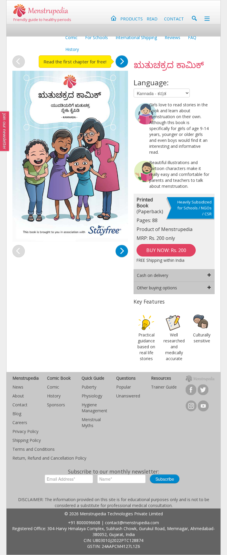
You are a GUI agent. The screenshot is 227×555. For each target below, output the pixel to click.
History (72, 49)
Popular (123, 387)
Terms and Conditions (33, 449)
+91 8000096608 (84, 522)
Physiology (92, 396)
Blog (16, 413)
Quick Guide (93, 378)
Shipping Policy (26, 440)
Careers (19, 422)
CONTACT (174, 19)
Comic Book (59, 378)
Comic (71, 37)
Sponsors (56, 405)
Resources (161, 378)
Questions (126, 378)
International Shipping (136, 37)
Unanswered (128, 396)
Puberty (89, 387)
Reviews (172, 37)
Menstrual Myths (91, 422)
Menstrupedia (25, 378)
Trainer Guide (164, 387)
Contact (19, 405)
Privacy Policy (25, 431)
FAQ (192, 37)
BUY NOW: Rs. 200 (166, 250)
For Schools (96, 37)
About (18, 396)
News (17, 387)
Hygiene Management (94, 407)
